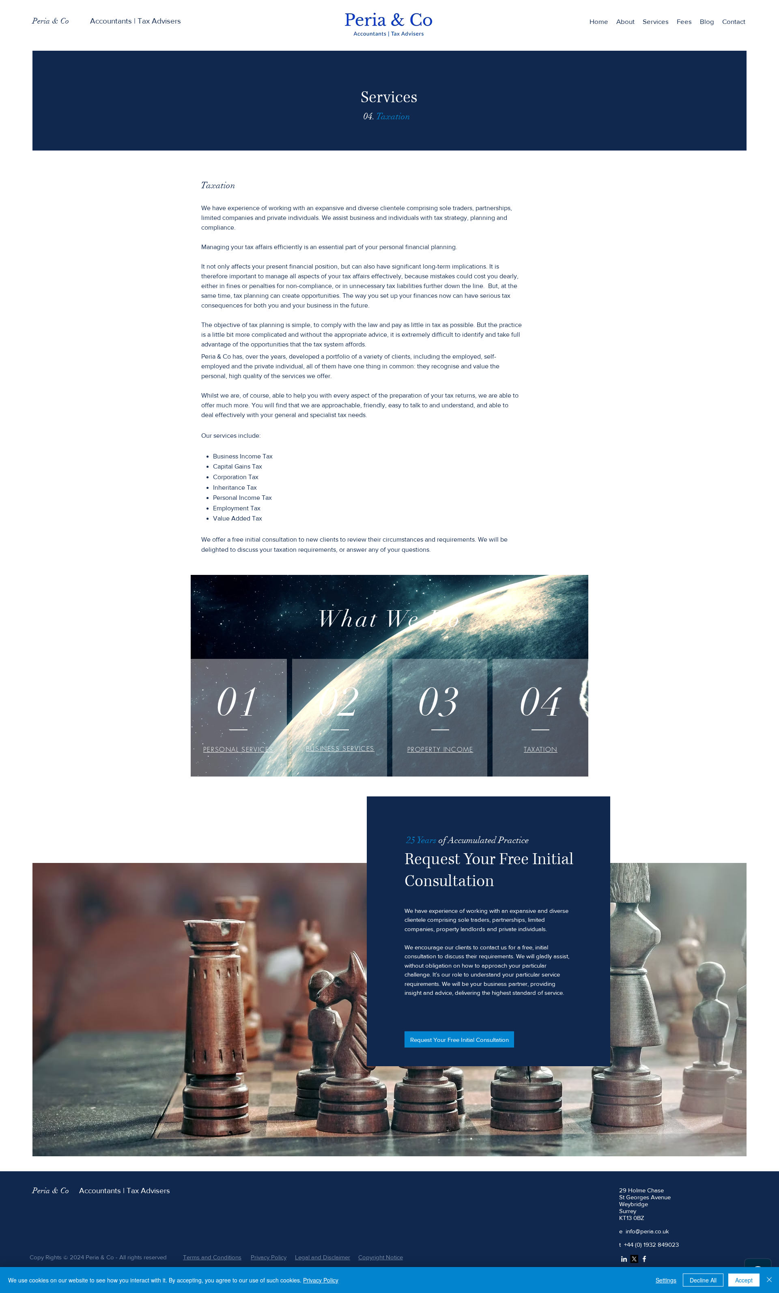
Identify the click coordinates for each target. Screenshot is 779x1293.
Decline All (703, 1280)
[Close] (769, 1280)
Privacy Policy (320, 1280)
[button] (656, 21)
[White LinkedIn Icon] (624, 1259)
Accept (744, 1280)
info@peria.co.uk (647, 1231)
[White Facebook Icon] (644, 1259)
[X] (634, 1259)
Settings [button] (666, 1280)
